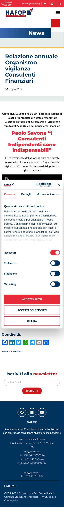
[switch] (55, 263)
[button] (60, 4)
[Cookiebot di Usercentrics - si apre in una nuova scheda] (38, 185)
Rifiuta (32, 320)
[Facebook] (22, 412)
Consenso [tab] (10, 194)
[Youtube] (42, 412)
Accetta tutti (32, 299)
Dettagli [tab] (26, 194)
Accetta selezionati (32, 310)
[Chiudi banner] (59, 184)
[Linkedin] (32, 412)
